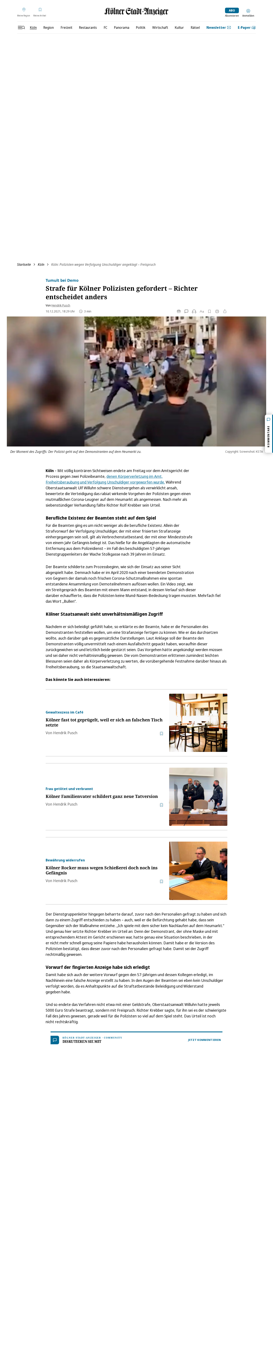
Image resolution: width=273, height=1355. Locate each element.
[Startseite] (136, 11)
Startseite (24, 264)
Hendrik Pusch (60, 305)
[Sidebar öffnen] (21, 27)
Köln (41, 264)
